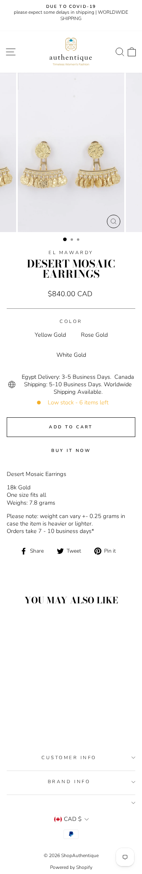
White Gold (71, 355)
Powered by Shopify (71, 867)
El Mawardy (71, 252)
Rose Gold (94, 335)
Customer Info (69, 757)
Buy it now (71, 451)
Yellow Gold (50, 335)
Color (71, 322)
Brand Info (69, 781)
